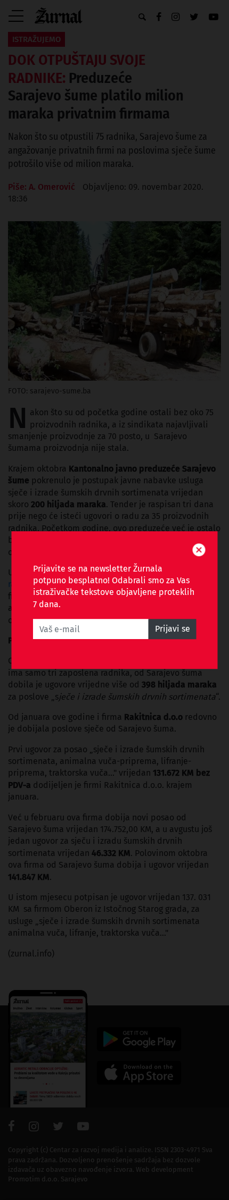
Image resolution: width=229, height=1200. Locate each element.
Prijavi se (172, 629)
